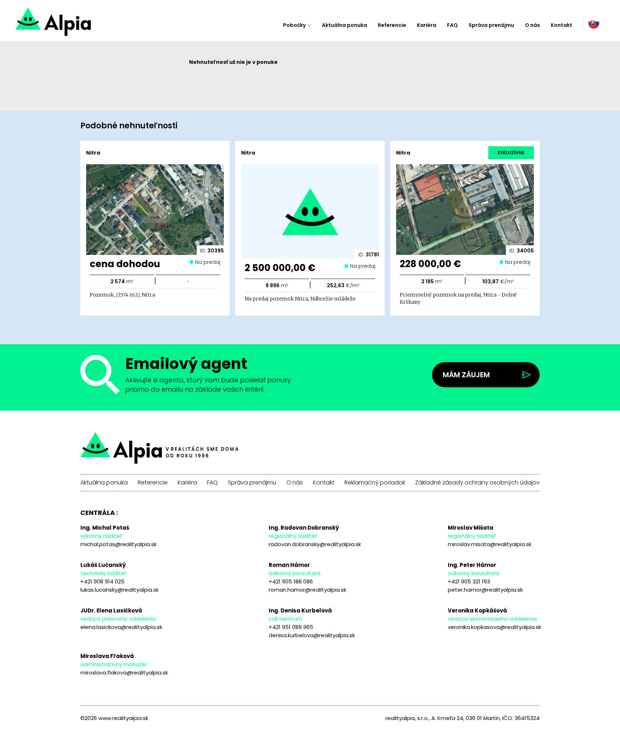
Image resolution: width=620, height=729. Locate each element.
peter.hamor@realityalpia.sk (485, 589)
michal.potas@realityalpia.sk (118, 544)
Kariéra (426, 25)
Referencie (392, 25)
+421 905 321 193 (469, 581)
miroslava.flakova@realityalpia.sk (124, 672)
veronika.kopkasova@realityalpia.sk (494, 627)
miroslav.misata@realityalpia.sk (489, 544)
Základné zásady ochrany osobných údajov (477, 482)
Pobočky (294, 25)
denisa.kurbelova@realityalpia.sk (312, 635)
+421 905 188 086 (291, 581)
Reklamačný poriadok (374, 482)
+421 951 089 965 (291, 627)
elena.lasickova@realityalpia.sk (121, 627)
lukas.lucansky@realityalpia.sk (119, 589)
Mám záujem (466, 375)
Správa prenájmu (491, 25)
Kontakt (561, 25)
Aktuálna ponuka (344, 25)
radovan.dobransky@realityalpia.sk (315, 544)
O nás (532, 25)
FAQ (452, 25)
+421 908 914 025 (102, 581)
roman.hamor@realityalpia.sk (307, 589)
